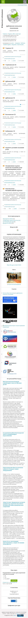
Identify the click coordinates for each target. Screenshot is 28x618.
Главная (5, 34)
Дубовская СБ (10, 98)
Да (5, 575)
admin (14, 60)
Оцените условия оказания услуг (14, 148)
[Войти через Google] (18, 230)
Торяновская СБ (10, 65)
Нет (5, 577)
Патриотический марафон (14, 284)
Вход (25, 5)
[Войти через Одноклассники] (20, 230)
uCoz (17, 613)
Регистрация (21, 5)
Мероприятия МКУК (8, 218)
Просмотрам (20, 44)
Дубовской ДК (10, 81)
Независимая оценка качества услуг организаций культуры (12, 57)
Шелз (14, 615)
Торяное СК (9, 48)
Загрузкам (13, 44)
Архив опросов (13, 582)
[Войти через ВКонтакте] (10, 230)
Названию (17, 43)
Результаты (6, 582)
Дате (12, 43)
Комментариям (7, 44)
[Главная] (14, 22)
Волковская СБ (10, 114)
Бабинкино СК (10, 131)
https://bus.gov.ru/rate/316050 (14, 265)
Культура (18, 34)
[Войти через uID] (8, 230)
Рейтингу (23, 43)
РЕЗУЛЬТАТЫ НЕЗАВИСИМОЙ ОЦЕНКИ (13, 189)
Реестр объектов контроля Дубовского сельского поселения (12, 293)
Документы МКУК (7, 223)
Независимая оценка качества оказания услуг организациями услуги (13, 167)
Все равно (7, 578)
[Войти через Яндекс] (15, 230)
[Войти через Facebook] (13, 230)
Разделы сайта (11, 34)
